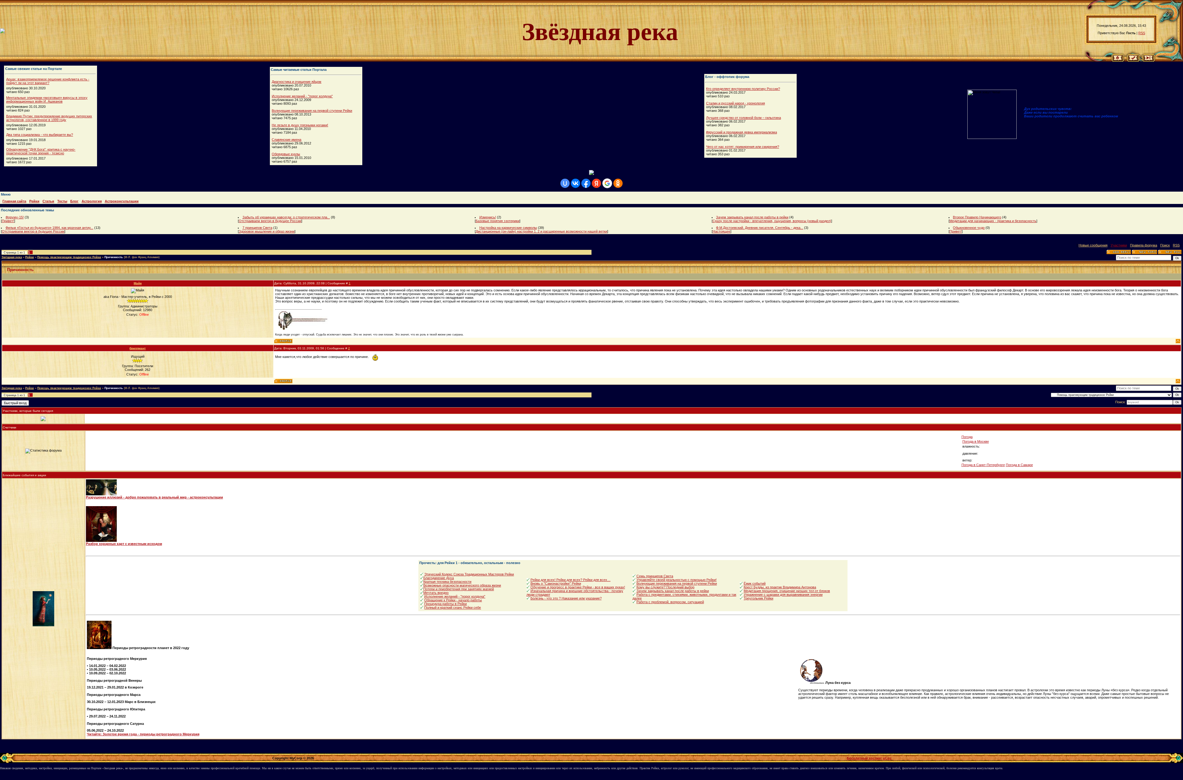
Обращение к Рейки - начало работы (453, 600)
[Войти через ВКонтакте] (575, 183)
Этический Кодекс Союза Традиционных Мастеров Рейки (469, 574)
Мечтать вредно (436, 593)
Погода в (975, 441)
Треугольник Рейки (758, 598)
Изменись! (487, 217)
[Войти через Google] (607, 183)
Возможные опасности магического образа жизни (462, 585)
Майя (138, 283)
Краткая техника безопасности (447, 581)
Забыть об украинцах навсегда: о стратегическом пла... (286, 217)
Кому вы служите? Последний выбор (665, 587)
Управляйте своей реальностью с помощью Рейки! (676, 580)
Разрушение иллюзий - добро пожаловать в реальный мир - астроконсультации (154, 497)
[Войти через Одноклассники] (618, 183)
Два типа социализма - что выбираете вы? (39, 134)
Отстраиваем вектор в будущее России (270, 221)
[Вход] (1148, 60)
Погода (967, 437)
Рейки (29, 257)
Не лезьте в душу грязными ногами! (300, 125)
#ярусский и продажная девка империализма (741, 132)
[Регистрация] (1133, 60)
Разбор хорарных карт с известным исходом (124, 544)
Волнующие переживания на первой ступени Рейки (312, 110)
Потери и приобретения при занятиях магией (458, 589)
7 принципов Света (257, 228)
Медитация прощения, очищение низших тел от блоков (787, 591)
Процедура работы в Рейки (445, 604)
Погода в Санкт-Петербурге (983, 465)
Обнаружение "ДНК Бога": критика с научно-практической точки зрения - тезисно (40, 151)
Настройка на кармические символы (508, 228)
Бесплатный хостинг (864, 758)
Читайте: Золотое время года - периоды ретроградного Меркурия (143, 734)
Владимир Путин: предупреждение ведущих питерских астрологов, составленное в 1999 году (49, 118)
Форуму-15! (15, 217)
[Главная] (1118, 60)
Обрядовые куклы (286, 154)
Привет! (8, 221)
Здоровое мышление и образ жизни (267, 231)
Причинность (113, 257)
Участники (1119, 245)
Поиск (1165, 245)
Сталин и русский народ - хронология (735, 103)
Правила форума (1143, 245)
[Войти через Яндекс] (596, 183)
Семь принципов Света (654, 576)
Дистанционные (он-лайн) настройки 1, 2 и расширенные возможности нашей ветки (541, 231)
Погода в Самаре (1019, 465)
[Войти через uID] (565, 183)
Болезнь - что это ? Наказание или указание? (566, 598)
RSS (1141, 33)
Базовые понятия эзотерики (497, 221)
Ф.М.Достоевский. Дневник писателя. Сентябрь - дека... (759, 228)
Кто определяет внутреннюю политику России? (743, 89)
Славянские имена (286, 139)
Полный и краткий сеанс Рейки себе (452, 607)
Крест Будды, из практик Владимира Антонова (780, 587)
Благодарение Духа (438, 578)
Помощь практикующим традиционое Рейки (69, 257)
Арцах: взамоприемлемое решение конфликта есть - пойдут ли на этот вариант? (47, 81)
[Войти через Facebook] (586, 183)
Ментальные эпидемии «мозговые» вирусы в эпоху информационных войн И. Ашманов (46, 99)
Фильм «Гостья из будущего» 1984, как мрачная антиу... (49, 228)
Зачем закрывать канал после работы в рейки (752, 217)
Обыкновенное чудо (969, 228)
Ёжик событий (755, 583)
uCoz (887, 758)
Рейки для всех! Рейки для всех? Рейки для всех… (571, 580)
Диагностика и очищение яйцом (296, 81)
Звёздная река (12, 257)
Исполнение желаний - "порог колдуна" (302, 96)
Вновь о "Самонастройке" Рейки (556, 583)
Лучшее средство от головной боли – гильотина (743, 118)
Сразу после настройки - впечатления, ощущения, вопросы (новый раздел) (772, 221)
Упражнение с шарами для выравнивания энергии (783, 594)
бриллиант (137, 348)
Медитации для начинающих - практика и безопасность (992, 221)
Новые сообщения (1093, 245)
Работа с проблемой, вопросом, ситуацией (670, 602)
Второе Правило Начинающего (977, 217)
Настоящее (721, 231)
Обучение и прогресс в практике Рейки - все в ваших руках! (578, 587)
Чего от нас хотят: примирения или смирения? (742, 146)
